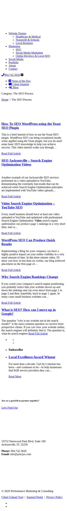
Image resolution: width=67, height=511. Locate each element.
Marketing (14, 46)
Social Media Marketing (29, 52)
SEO (18, 49)
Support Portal (35, 497)
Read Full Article (11, 153)
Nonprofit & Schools (27, 39)
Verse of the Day (21, 81)
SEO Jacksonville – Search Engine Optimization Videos (26, 162)
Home (4, 99)
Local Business (24, 43)
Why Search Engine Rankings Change (29, 277)
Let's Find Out (9, 407)
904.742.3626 (12, 74)
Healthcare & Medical (28, 36)
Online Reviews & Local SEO (33, 55)
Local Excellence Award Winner (32, 357)
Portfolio (13, 62)
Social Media (16, 59)
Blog (15, 87)
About (12, 65)
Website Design (17, 33)
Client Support (20, 84)
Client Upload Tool (12, 497)
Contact (13, 68)
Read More (15, 376)
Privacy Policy (54, 497)
